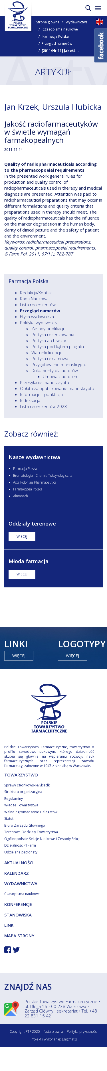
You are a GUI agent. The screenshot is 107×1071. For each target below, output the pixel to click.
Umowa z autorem (60, 376)
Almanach (20, 496)
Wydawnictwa (77, 22)
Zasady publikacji (47, 328)
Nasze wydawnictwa (34, 457)
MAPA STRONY (19, 935)
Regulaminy (13, 798)
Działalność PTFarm (20, 845)
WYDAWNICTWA (20, 883)
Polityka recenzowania (52, 334)
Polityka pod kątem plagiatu (57, 346)
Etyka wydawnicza (37, 316)
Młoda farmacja (29, 561)
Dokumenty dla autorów (54, 370)
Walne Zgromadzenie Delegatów (30, 812)
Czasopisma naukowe (60, 29)
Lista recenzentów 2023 (43, 406)
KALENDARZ (16, 873)
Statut (8, 818)
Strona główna (47, 22)
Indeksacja (30, 400)
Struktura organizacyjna (23, 791)
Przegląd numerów (57, 43)
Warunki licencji (46, 352)
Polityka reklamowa (49, 358)
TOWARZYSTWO (21, 775)
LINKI (9, 925)
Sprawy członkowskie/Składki (27, 785)
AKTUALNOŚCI (18, 862)
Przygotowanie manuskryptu (58, 364)
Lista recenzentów (38, 304)
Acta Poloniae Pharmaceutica (34, 482)
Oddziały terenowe (32, 523)
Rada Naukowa (34, 298)
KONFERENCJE (18, 904)
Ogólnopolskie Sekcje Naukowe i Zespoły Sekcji (42, 838)
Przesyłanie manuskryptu (44, 382)
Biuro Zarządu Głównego (24, 825)
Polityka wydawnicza (39, 322)
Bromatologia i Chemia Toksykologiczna (42, 475)
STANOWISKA (18, 915)
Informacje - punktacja (41, 394)
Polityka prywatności (82, 1031)
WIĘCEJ (22, 536)
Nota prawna (53, 1031)
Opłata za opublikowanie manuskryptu (57, 388)
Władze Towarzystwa (21, 805)
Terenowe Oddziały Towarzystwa (31, 831)
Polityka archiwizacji (49, 340)
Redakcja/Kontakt (36, 292)
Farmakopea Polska (27, 489)
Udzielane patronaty (20, 852)
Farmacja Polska (56, 36)
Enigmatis (69, 1039)
